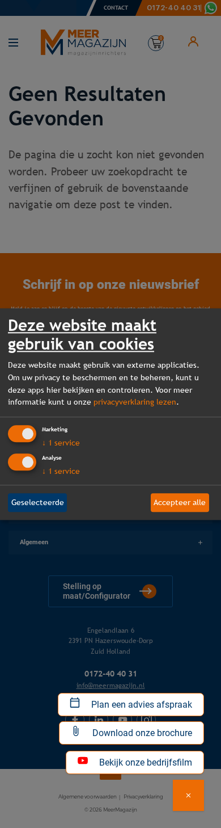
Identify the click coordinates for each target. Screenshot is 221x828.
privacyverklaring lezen (135, 402)
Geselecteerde (37, 502)
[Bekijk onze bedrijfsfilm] (188, 795)
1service (61, 442)
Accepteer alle (180, 502)
